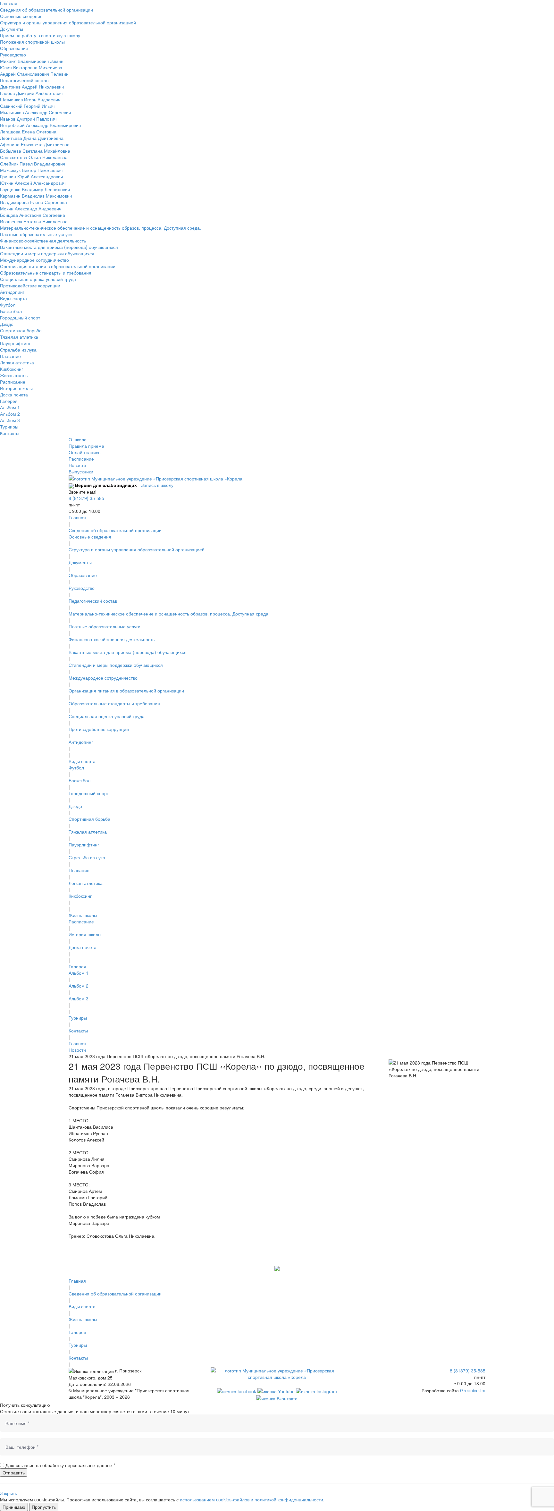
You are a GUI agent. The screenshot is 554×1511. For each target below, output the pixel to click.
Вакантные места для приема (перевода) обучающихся (59, 247)
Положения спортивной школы (32, 41)
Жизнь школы (14, 375)
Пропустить (44, 1507)
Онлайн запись (84, 452)
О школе (78, 439)
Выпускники (81, 471)
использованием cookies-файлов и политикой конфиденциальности (251, 1499)
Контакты (9, 433)
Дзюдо (6, 324)
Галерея (9, 401)
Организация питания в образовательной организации (57, 266)
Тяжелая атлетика (19, 337)
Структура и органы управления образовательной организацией (68, 22)
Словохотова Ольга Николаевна (34, 157)
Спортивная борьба (21, 330)
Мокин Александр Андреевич (30, 208)
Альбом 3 (10, 420)
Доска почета (14, 394)
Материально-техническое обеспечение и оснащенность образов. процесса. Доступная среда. (100, 228)
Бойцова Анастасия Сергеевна (32, 215)
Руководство (13, 54)
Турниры (9, 426)
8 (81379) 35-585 (86, 498)
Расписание (12, 381)
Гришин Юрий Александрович (31, 176)
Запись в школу (157, 485)
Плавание (10, 356)
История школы (16, 388)
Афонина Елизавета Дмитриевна (35, 144)
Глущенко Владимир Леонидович (35, 189)
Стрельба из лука (18, 349)
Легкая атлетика (17, 362)
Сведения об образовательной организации (46, 9)
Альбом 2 (10, 414)
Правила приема (86, 446)
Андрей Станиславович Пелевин (34, 74)
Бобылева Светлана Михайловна (35, 151)
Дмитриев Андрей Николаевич (32, 86)
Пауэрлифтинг (15, 343)
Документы (11, 29)
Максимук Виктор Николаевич (31, 170)
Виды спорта (13, 298)
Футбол (7, 304)
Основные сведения (21, 16)
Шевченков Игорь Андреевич (30, 99)
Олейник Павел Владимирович (32, 163)
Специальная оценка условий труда (38, 279)
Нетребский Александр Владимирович (40, 125)
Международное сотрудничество (34, 260)
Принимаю (14, 1507)
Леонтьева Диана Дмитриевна (31, 138)
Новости (77, 465)
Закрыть (8, 1493)
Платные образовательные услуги (36, 234)
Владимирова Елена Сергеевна (33, 202)
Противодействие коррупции (30, 285)
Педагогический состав (24, 80)
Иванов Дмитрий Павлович (28, 118)
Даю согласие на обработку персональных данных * (60, 1465)
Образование (14, 48)
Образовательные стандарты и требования (45, 272)
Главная (8, 3)
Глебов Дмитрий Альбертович (31, 93)
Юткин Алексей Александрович (32, 183)
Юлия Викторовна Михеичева (31, 67)
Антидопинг (12, 292)
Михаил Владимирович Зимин (31, 61)
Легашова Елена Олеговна (28, 131)
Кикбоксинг (11, 369)
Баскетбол (11, 311)
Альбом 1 (10, 407)
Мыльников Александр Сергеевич (35, 112)
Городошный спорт (20, 317)
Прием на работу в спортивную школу (40, 35)
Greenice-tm (472, 1390)
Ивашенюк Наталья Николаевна (34, 221)
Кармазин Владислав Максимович (36, 195)
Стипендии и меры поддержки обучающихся (47, 253)
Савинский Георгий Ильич (27, 106)
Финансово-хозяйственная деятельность (43, 240)
